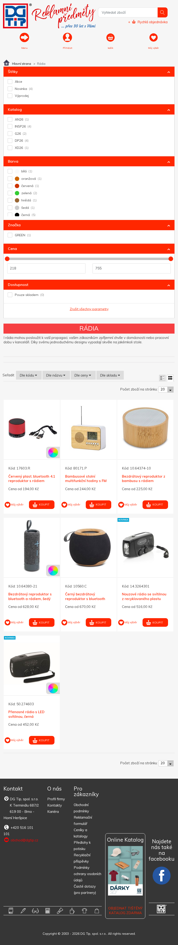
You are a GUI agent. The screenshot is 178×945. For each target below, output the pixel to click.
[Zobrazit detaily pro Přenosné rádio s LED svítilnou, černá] (32, 664)
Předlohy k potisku (82, 845)
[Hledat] (163, 12)
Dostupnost (18, 284)
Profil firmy (56, 799)
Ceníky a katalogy (81, 833)
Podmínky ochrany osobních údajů (87, 873)
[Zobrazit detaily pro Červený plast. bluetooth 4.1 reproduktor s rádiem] (32, 428)
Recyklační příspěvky (82, 858)
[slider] (7, 258)
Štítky (13, 71)
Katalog (15, 109)
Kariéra (53, 811)
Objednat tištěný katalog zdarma (125, 910)
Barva (13, 161)
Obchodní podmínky (81, 808)
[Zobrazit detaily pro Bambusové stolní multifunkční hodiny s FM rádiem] (88, 428)
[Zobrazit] (162, 378)
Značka (14, 225)
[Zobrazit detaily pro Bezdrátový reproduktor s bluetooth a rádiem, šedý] (32, 546)
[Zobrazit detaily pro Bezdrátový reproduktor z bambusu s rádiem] (145, 428)
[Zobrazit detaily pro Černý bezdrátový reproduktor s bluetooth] (88, 546)
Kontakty (54, 805)
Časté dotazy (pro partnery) (85, 889)
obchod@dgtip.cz (24, 840)
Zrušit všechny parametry (89, 309)
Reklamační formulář (83, 820)
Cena (12, 248)
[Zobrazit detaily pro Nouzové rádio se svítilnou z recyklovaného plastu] (145, 546)
